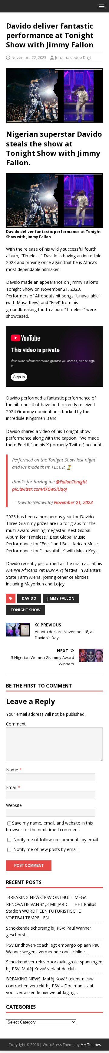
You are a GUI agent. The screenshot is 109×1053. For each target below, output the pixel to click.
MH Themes (91, 1044)
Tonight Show (26, 609)
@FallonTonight (71, 481)
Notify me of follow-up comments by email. (56, 839)
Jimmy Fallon (60, 598)
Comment (16, 724)
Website (14, 805)
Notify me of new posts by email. (45, 849)
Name (12, 770)
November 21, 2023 (73, 502)
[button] (100, 6)
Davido (29, 598)
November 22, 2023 (29, 57)
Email (12, 787)
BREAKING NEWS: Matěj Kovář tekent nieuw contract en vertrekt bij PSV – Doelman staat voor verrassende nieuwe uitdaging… (50, 985)
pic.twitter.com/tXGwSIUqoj (39, 489)
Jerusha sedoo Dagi (73, 57)
